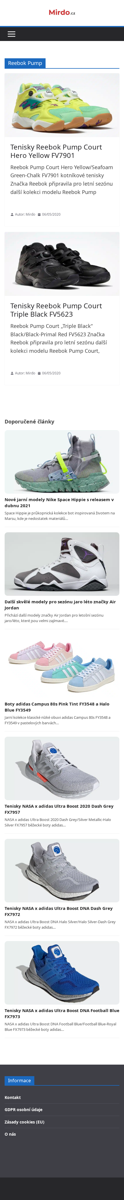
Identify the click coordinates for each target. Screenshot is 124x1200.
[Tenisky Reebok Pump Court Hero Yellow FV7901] (62, 105)
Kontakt (13, 1097)
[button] (11, 34)
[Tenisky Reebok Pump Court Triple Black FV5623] (62, 264)
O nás (10, 1134)
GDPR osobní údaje (23, 1109)
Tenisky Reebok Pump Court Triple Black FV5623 (56, 310)
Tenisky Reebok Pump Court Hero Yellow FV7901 (56, 151)
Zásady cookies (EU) (24, 1122)
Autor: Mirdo (25, 214)
